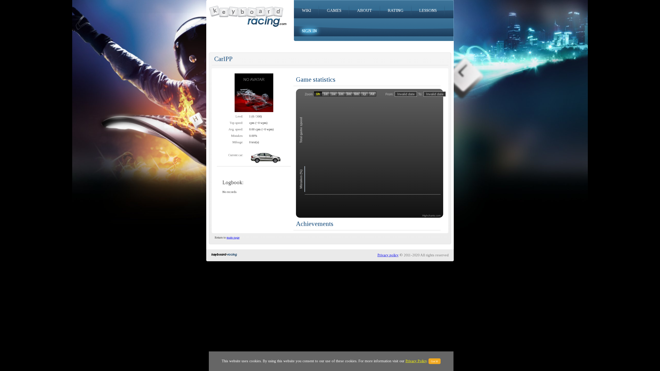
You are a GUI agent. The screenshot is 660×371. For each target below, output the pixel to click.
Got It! (434, 361)
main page (233, 237)
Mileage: (238, 142)
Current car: (235, 155)
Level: (239, 116)
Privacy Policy (416, 361)
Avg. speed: (235, 129)
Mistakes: (237, 136)
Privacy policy (388, 255)
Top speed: (236, 123)
